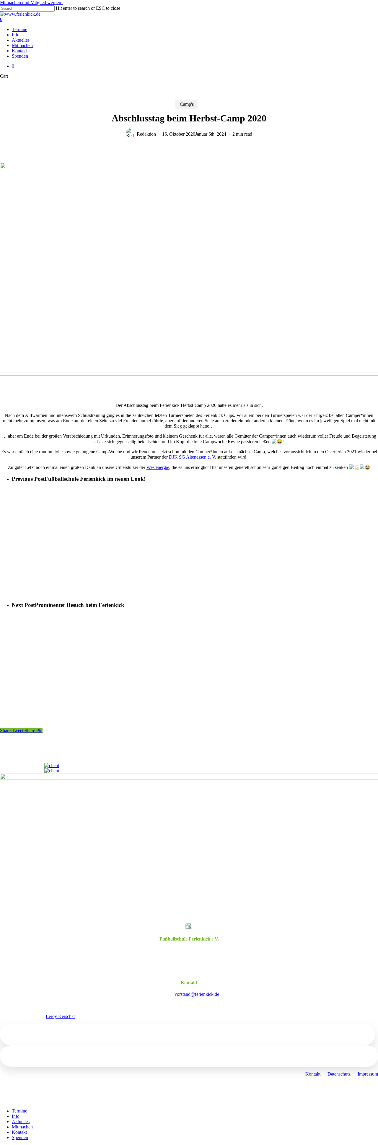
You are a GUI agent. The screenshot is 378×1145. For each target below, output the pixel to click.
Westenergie (157, 467)
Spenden (20, 1137)
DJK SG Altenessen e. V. (192, 456)
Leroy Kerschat (60, 1016)
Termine (19, 1110)
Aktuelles (21, 1121)
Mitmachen (22, 1126)
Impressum (368, 1073)
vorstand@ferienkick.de (197, 994)
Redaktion (146, 134)
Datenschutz (339, 1073)
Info (15, 1116)
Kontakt (312, 1073)
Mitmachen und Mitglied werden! (31, 2)
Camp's (187, 104)
